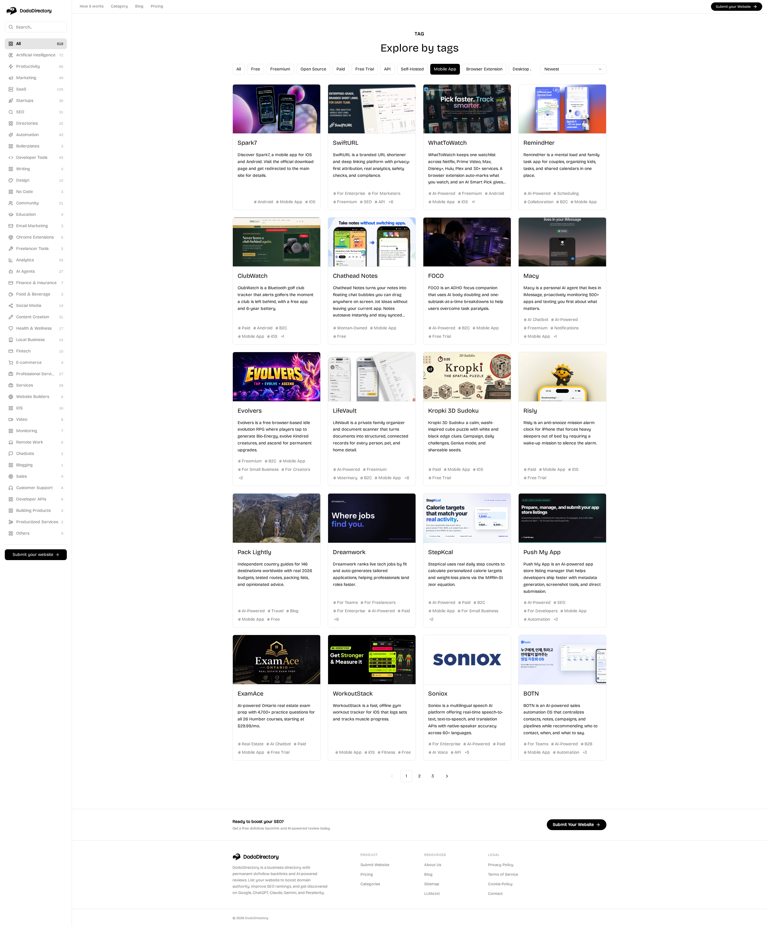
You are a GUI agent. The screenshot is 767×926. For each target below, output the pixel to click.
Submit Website (374, 864)
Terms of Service (503, 874)
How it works (92, 6)
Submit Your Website (573, 824)
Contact (495, 893)
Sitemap (431, 884)
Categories (370, 884)
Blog (139, 6)
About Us (432, 864)
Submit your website (33, 554)
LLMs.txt (432, 893)
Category (119, 6)
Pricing (157, 6)
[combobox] (573, 69)
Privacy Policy (501, 864)
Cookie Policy (500, 884)
